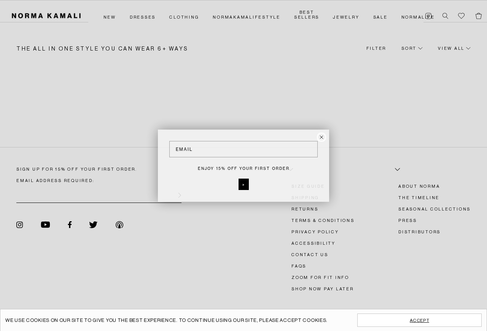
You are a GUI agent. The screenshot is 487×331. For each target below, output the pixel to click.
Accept (419, 320)
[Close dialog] (321, 137)
